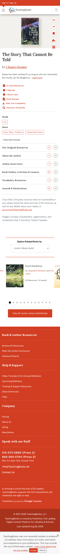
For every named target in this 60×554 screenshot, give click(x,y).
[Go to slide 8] (35, 302)
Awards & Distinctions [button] (26, 188)
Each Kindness (33, 266)
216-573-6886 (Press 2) (18, 453)
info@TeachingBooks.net (15, 466)
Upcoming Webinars (12, 381)
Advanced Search (10, 356)
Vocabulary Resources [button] (25, 180)
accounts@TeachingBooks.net (17, 209)
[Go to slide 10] (42, 302)
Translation (8, 501)
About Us (6, 421)
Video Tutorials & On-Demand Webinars (21, 375)
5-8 (4, 122)
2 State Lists (12, 94)
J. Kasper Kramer (16, 67)
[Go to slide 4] (20, 302)
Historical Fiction (35, 132)
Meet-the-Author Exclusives (16, 350)
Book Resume (12, 99)
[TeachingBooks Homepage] (19, 10)
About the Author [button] (25, 155)
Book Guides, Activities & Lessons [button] (26, 172)
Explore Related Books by (29, 241)
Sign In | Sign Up (9, 3)
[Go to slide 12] (49, 302)
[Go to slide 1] (9, 302)
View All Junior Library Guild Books (30, 313)
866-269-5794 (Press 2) (19, 457)
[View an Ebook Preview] (54, 33)
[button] (3, 10)
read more (37, 77)
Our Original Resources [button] (26, 147)
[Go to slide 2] (13, 302)
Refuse (42, 550)
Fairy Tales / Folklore (12, 132)
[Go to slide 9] (38, 302)
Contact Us (8, 472)
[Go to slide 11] (46, 302)
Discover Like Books (15, 107)
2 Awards (10, 90)
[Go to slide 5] (24, 302)
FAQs (4, 396)
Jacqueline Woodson (37, 270)
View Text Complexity (15, 103)
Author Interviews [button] (25, 163)
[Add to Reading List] (54, 20)
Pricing (5, 416)
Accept (33, 550)
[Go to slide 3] (17, 302)
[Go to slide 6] (28, 302)
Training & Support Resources (16, 386)
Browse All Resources (13, 345)
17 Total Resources (15, 85)
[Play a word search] (54, 47)
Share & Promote (10, 391)
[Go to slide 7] (31, 302)
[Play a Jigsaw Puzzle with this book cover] (54, 40)
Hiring (5, 427)
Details (11, 139)
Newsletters (8, 432)
